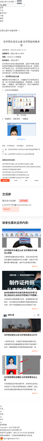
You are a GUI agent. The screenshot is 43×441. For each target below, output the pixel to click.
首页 (1, 8)
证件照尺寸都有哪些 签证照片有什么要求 (15, 177)
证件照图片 (20, 145)
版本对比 (3, 13)
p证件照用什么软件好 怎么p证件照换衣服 (21, 154)
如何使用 (5, 180)
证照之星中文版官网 (8, 31)
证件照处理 (10, 145)
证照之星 (7, 2)
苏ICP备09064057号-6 (11, 439)
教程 (1, 18)
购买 (1, 21)
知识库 (15, 180)
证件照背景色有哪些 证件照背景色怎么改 (15, 175)
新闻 (26, 180)
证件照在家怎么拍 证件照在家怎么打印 (15, 172)
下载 (1, 16)
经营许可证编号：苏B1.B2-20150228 (13, 433)
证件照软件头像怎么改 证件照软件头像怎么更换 (17, 164)
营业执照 (30, 433)
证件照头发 (29, 145)
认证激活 (36, 180)
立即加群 (23, 201)
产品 (1, 10)
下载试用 (6, 209)
